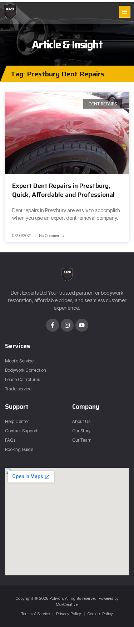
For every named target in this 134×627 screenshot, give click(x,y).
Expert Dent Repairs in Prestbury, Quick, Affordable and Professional (63, 190)
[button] (124, 12)
